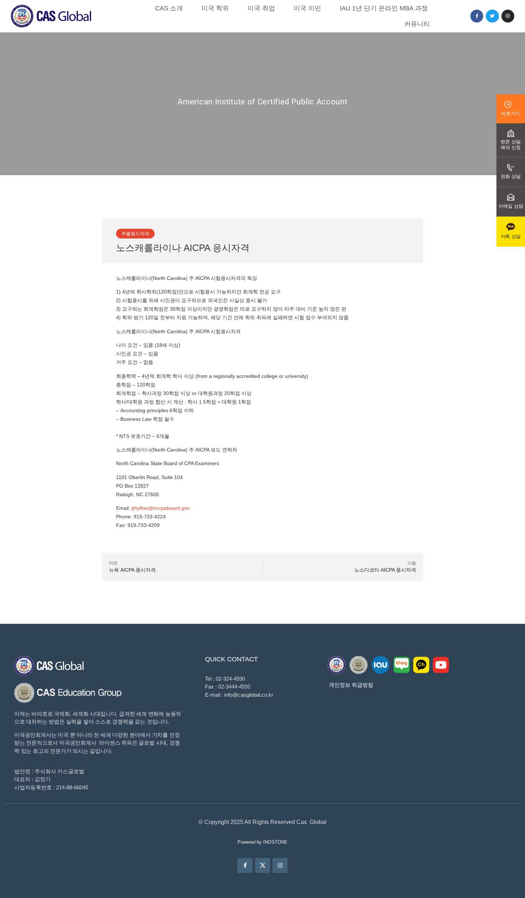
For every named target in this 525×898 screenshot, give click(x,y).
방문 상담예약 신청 (511, 144)
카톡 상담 (511, 236)
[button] (135, 233)
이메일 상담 (511, 206)
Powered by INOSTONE (263, 842)
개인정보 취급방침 (351, 685)
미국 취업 (261, 8)
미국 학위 (215, 8)
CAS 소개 (169, 8)
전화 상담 (511, 176)
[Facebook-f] (476, 16)
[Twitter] (492, 16)
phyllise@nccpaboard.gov (160, 508)
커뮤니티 (417, 24)
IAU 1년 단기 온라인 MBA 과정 (384, 8)
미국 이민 (307, 8)
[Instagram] (507, 16)
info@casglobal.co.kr (248, 695)
